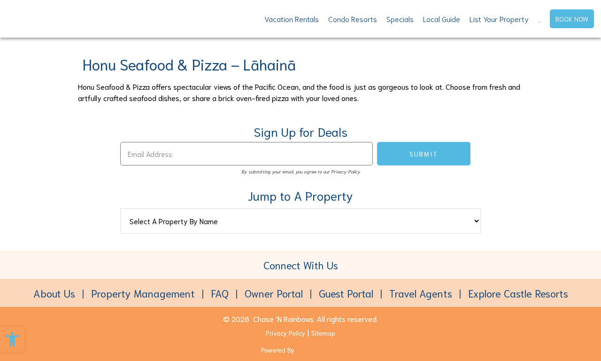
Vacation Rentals (291, 19)
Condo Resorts (352, 19)
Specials (400, 19)
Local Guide (441, 19)
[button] (12, 339)
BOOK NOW (571, 19)
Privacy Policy (285, 333)
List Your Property (499, 19)
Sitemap (323, 333)
